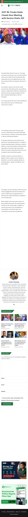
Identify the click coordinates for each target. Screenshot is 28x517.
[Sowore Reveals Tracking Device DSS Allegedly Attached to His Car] (7, 335)
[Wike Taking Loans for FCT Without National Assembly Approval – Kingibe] (21, 335)
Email (3, 384)
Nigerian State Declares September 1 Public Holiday (7, 325)
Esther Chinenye (6, 21)
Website (3, 391)
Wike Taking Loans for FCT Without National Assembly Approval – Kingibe (20, 343)
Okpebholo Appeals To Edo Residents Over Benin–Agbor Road (20, 325)
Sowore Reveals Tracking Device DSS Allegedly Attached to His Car (6, 343)
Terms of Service (14, 514)
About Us (18, 511)
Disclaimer (23, 511)
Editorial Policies (11, 511)
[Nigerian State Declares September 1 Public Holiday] (7, 318)
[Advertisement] (14, 59)
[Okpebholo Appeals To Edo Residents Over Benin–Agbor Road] (21, 318)
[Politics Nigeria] (14, 5)
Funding (4, 511)
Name (3, 378)
